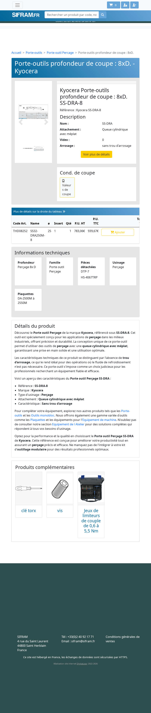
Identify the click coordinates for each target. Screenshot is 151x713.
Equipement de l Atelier (68, 424)
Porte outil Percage (60, 53)
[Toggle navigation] (17, 5)
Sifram (25, 15)
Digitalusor (82, 663)
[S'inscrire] (134, 4)
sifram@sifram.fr (83, 641)
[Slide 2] (39, 148)
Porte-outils (34, 53)
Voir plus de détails (96, 154)
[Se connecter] (125, 4)
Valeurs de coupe (66, 189)
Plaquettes (37, 420)
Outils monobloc (42, 415)
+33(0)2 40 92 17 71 (81, 637)
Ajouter (119, 232)
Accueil (16, 53)
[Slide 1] (28, 148)
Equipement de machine (99, 420)
